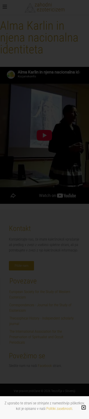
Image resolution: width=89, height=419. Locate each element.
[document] (44, 209)
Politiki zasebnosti (59, 408)
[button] (83, 407)
